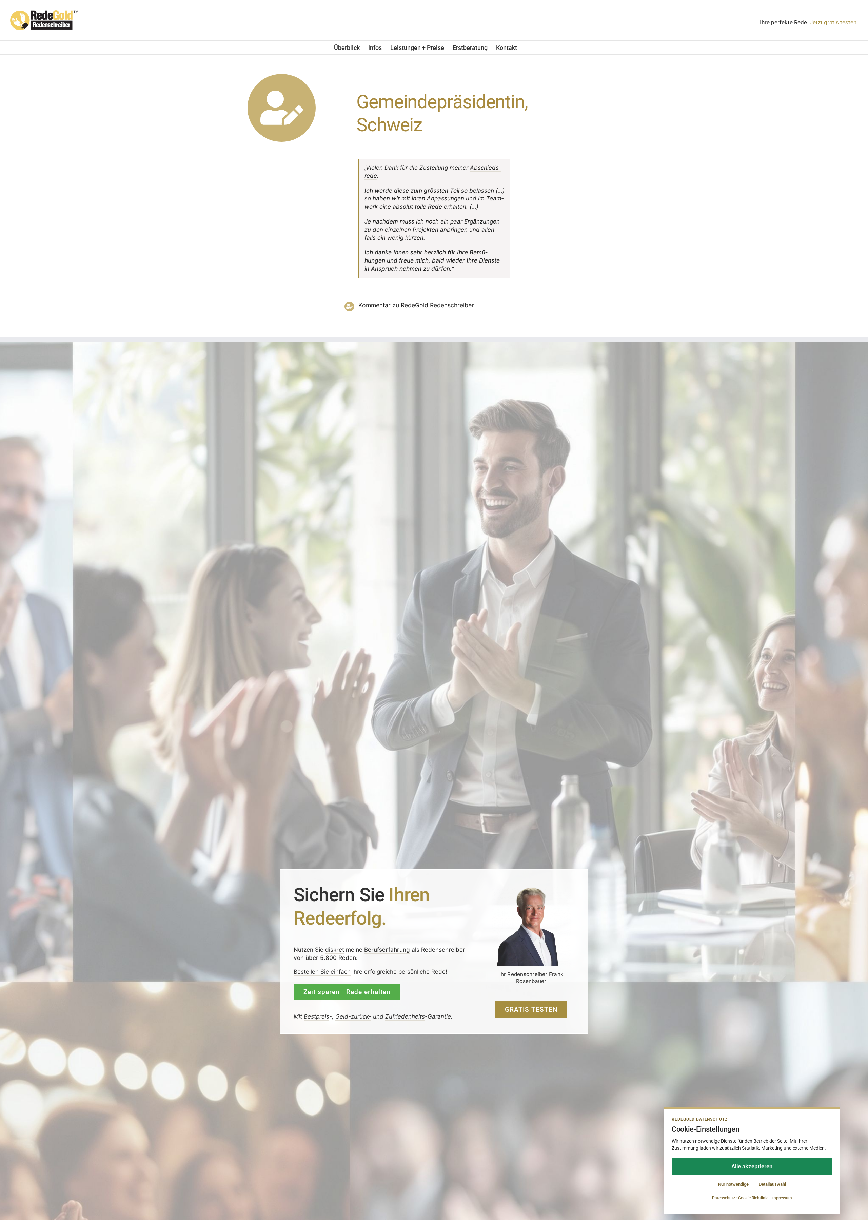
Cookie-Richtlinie (753, 1198)
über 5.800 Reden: (331, 957)
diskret (334, 949)
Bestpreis (316, 1016)
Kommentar (374, 305)
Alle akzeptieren (752, 1166)
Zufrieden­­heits (405, 1016)
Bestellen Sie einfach (322, 971)
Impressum (781, 1198)
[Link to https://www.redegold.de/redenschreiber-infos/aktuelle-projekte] (282, 108)
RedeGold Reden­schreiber (437, 305)
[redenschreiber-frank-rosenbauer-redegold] (531, 889)
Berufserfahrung (387, 949)
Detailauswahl (772, 1184)
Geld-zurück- (353, 1016)
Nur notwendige (733, 1184)
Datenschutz (723, 1198)
